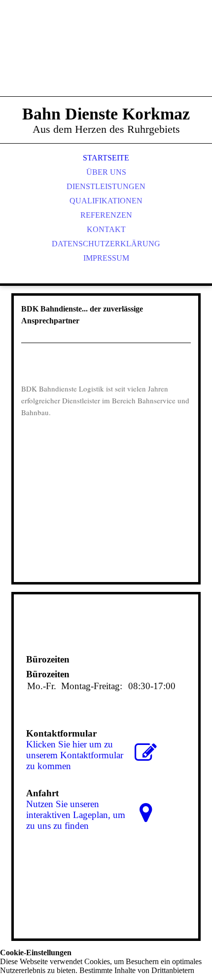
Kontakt (106, 229)
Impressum (106, 258)
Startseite (106, 158)
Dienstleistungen (106, 186)
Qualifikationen (106, 200)
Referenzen (106, 215)
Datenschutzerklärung (106, 243)
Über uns (106, 172)
